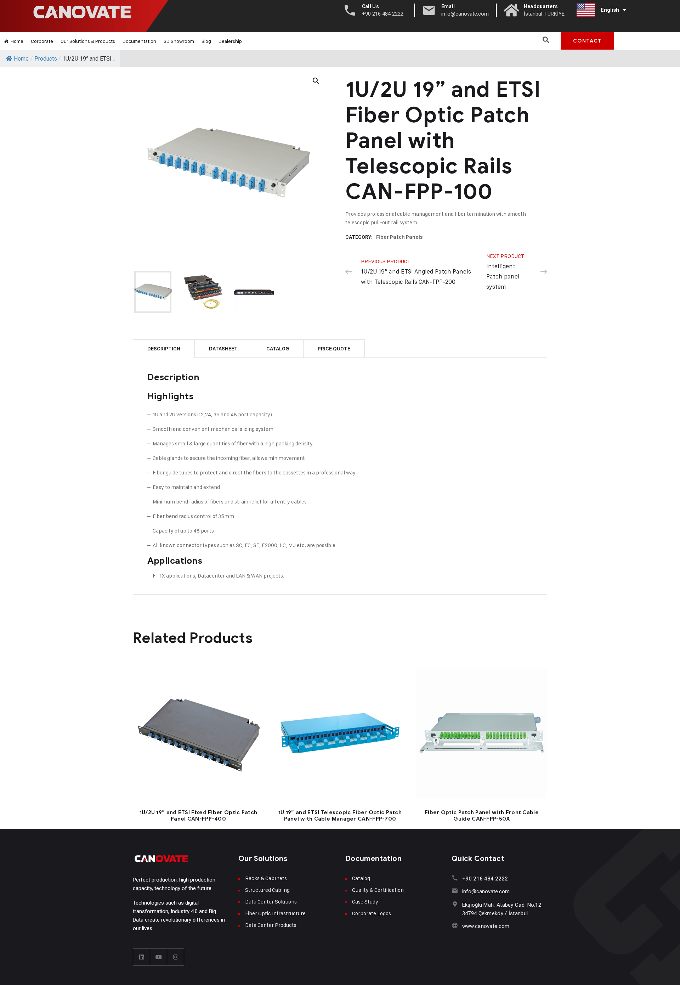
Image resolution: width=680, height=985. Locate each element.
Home (17, 41)
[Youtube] (158, 957)
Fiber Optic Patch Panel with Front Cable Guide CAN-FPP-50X (482, 815)
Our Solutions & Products (88, 41)
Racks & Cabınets (266, 878)
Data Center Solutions (271, 901)
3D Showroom (179, 41)
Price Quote (334, 348)
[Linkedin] (141, 957)
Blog (206, 41)
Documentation (139, 41)
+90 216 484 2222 (485, 879)
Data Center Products (270, 925)
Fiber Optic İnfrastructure (275, 913)
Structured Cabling (267, 889)
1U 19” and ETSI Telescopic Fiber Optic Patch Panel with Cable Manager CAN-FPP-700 (340, 815)
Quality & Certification (378, 889)
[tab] (164, 348)
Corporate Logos (371, 913)
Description (163, 348)
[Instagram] (175, 957)
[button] (546, 39)
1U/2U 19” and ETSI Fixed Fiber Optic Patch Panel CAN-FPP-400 (198, 815)
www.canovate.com (486, 926)
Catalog (277, 348)
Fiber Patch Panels (399, 237)
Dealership (230, 41)
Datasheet (223, 348)
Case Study (365, 901)
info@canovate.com (486, 891)
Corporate (42, 41)
